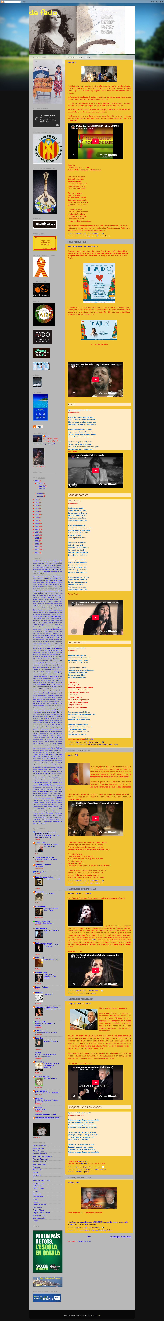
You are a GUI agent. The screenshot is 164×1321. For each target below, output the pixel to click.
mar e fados (48, 743)
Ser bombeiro (39, 866)
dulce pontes (58, 627)
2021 (37, 511)
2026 (37, 481)
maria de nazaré (43, 754)
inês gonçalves (58, 708)
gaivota (55, 699)
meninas (42, 765)
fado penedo (43, 674)
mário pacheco (49, 760)
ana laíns (44, 576)
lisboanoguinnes (50, 731)
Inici (89, 1237)
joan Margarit (42, 712)
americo (54, 571)
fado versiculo (45, 684)
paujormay (55, 778)
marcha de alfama (45, 746)
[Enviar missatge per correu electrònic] (102, 233)
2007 (37, 553)
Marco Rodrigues (56, 748)
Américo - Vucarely (39, 1164)
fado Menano (53, 667)
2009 (37, 547)
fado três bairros (42, 682)
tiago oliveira (55, 813)
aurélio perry (49, 599)
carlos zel (36, 612)
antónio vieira (58, 593)
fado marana (56, 660)
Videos (35, 1221)
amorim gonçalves (50, 574)
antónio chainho (42, 584)
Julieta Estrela (44, 727)
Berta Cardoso (37, 603)
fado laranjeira (42, 658)
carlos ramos (58, 610)
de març (40, 496)
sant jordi (42, 800)
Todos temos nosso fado (44, 857)
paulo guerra (43, 780)
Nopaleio (36, 1202)
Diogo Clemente (102, 744)
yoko (48, 821)
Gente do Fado (41, 972)
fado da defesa (41, 646)
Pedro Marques (53, 782)
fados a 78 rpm (38, 1188)
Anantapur (36, 1167)
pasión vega (36, 778)
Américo (88, 1230)
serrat (34, 804)
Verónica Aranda (39, 1218)
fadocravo (54, 686)
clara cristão (51, 620)
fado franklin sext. (53, 652)
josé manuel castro (43, 722)
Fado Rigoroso (54, 676)
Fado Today (39, 958)
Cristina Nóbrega (38, 625)
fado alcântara (55, 635)
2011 (37, 541)
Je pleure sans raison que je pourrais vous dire (46, 833)
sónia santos (36, 806)
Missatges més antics (120, 1237)
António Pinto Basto (45, 591)
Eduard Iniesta (37, 629)
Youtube (94, 940)
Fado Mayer (90, 883)
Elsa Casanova (57, 629)
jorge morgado (45, 718)
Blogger (97, 1315)
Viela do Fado (40, 1022)
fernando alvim (37, 691)
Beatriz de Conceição (46, 601)
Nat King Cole (45, 767)
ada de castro (48, 561)
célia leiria (59, 616)
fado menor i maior (57, 669)
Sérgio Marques (57, 802)
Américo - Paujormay (40, 1159)
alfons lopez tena (57, 567)
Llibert (57, 731)
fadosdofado (89, 739)
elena (50, 629)
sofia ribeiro (59, 804)
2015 (37, 529)
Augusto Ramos (38, 599)
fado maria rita (54, 665)
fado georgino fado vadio (45, 654)
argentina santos (50, 595)
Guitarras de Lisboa (42, 1076)
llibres (60, 731)
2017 (37, 523)
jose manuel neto (54, 722)
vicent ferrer (37, 819)
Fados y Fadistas (41, 987)
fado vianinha (55, 684)
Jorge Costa (47, 716)
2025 (37, 500)
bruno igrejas (58, 603)
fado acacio (36, 635)
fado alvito (55, 637)
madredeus (36, 739)
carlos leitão (58, 608)
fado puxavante (44, 676)
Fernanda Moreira (103, 236)
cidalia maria (43, 620)
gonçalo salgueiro (49, 701)
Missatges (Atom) (84, 1241)
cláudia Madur (58, 620)
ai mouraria (54, 563)
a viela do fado (38, 561)
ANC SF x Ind (38, 1170)
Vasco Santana (58, 817)
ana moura (44, 578)
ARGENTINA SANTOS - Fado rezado (52, 946)
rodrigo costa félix (48, 793)
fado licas (50, 658)
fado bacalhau (41, 639)
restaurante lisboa (52, 789)
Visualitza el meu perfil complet (44, 444)
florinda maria (47, 697)
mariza (57, 760)
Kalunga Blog (74, 1182)
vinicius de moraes (47, 819)
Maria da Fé (52, 752)
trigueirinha (36, 817)
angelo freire (53, 582)
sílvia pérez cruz (42, 804)
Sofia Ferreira (51, 804)
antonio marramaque (49, 586)
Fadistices (39, 1098)
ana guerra (38, 576)
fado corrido (37, 644)
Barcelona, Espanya (82, 1172)
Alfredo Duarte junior (39, 569)
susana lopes (58, 806)
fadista (56, 633)
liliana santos (54, 729)
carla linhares (36, 608)
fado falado (45, 652)
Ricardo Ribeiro (38, 1210)
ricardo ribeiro (43, 791)
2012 (37, 538)
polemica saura (57, 785)
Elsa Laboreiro (38, 631)
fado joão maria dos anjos (44, 656)
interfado (35, 710)
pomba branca (37, 787)
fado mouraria (46, 672)
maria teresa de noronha (50, 758)
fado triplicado (51, 682)
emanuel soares (48, 631)
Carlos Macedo (38, 610)
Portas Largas (46, 787)
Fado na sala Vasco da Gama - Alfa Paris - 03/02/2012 (51, 1065)
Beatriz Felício (91, 744)
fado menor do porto (45, 670)
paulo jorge (51, 780)
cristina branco (58, 622)
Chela (35, 1178)
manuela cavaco (38, 744)
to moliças (41, 815)
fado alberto (45, 635)
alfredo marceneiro (52, 569)
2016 (37, 526)
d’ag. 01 (42, 486)
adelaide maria (37, 563)
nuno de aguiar (44, 773)
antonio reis (54, 591)
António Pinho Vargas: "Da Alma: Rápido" (51, 845)
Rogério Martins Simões (41, 1213)
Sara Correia (113, 744)
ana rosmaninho (55, 578)
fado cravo (47, 644)
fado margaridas (43, 665)
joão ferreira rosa (42, 714)
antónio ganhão (38, 587)
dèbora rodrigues (49, 624)
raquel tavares (41, 789)
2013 (37, 535)
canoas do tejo (51, 605)
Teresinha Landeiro (38, 813)
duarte (41, 627)
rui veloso (41, 798)
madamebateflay (57, 737)
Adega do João (38, 1148)
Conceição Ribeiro (47, 622)
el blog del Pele (38, 1183)
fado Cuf (54, 644)
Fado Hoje (39, 1038)
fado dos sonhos (53, 650)
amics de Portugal (38, 574)
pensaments (45, 784)
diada (57, 625)
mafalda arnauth (53, 739)
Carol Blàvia (37, 1175)
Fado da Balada (40, 1109)
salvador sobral (51, 798)
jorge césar (39, 716)
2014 (37, 532)
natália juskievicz (54, 767)
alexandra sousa (47, 567)
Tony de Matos (50, 815)
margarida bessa (38, 750)
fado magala (41, 661)
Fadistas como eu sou (43, 943)
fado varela (36, 684)
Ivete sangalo (46, 710)
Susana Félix (51, 806)
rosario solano (56, 795)
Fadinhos (39, 1107)
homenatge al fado (54, 705)
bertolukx (45, 603)
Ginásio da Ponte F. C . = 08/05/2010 (47, 1093)
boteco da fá (51, 603)
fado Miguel (36, 672)
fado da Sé (36, 648)
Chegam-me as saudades (79, 1003)
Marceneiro (37, 1194)
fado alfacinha (46, 637)
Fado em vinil (37, 1186)
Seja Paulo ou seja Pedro (52, 1009)
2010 (37, 544)
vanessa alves (50, 817)
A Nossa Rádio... (41, 843)
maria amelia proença (51, 750)
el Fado (38, 1053)
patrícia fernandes (46, 778)
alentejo (60, 565)
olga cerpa (51, 776)
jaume (47, 436)
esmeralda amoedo (42, 633)
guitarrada (36, 703)
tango (34, 808)
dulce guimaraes (48, 627)
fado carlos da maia (39, 642)
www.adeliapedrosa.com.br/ (45, 1114)
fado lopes (56, 658)
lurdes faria (42, 735)
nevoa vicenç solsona (40, 771)
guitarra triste (58, 701)
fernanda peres (58, 688)
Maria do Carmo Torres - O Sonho (46, 1033)
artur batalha (48, 597)
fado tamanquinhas (46, 680)
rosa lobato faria (38, 795)
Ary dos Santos (57, 597)
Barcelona (35, 601)
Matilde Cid (73, 755)
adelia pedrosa (46, 563)
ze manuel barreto (99, 1169)
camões (35, 1172)
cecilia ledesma (40, 616)
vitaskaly (56, 819)
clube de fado (37, 622)
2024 (37, 502)
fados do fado (83, 1161)
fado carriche (50, 642)
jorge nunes (55, 718)
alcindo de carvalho (43, 565)
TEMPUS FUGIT (41, 928)
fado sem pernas (51, 678)
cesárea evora (46, 618)
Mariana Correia (38, 1196)
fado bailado (50, 640)
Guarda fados (40, 906)
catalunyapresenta (54, 614)
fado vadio (59, 682)
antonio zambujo (39, 595)
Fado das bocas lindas (44, 877)
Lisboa (35, 1191)
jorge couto (55, 716)
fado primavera (91, 236)
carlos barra (44, 608)
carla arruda (58, 606)
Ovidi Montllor (58, 776)
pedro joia (45, 782)
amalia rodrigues (44, 571)
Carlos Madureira (48, 610)
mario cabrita (41, 760)
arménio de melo (38, 597)
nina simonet (52, 771)
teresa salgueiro (43, 811)
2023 (37, 506)
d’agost (40, 483)
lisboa (42, 731)
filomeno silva (58, 695)
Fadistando (39, 892)
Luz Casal (50, 735)
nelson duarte (52, 769)
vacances (43, 817)
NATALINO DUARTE (50, 1078)
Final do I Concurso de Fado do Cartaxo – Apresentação (45, 1055)
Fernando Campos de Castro (52, 691)
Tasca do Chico (49, 808)
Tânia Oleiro (40, 809)
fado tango (55, 680)
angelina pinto (44, 582)
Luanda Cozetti (44, 733)
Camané (35, 606)
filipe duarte (50, 695)
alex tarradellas (37, 567)
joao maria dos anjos (54, 714)
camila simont (42, 605)
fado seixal (43, 678)
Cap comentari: (94, 233)
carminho (42, 612)
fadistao (60, 633)
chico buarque (55, 618)
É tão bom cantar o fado (41, 1180)
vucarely (44, 821)
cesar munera (37, 618)
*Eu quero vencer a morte (52, 879)
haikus (43, 703)
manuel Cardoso (44, 741)
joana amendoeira (52, 712)
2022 (37, 508)
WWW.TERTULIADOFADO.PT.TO (47, 1118)
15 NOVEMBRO (49, 893)
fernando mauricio (49, 693)
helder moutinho (52, 703)
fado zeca (48, 686)
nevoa (60, 769)
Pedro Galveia (37, 782)
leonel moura (44, 729)
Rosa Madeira (107, 1230)
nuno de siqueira (56, 773)
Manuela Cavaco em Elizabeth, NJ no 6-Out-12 (51, 1041)
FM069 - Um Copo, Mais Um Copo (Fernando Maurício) (46, 1101)
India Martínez (49, 708)
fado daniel (42, 648)
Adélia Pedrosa (38, 1151)
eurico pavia (50, 633)
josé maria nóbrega (46, 724)
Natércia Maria (42, 769)
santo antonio (50, 800)
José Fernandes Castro (46, 720)
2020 (37, 514)
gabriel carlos (49, 699)
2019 (37, 517)
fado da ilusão (58, 646)
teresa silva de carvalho (55, 811)
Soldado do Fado (41, 1031)
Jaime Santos (55, 710)
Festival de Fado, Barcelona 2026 (83, 246)
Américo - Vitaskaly (39, 1162)
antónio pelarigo (52, 589)
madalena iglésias (44, 737)
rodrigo (40, 793)
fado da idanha (50, 646)
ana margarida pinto (54, 576)
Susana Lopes (40, 1062)
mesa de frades (51, 765)
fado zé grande (41, 686)
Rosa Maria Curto (39, 1215)
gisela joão (39, 701)
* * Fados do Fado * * (43, 864)
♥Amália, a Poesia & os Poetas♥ (47, 1007)
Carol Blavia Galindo (52, 612)
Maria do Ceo (53, 754)
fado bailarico (58, 640)
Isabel (40, 710)
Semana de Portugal (46, 802)
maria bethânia (43, 752)
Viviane (39, 821)
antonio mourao (42, 589)
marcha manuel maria (43, 748)
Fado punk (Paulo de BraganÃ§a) (46, 859)
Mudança (72, 62)
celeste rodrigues (51, 616)
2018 (37, 520)
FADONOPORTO (41, 1091)
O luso (46, 776)
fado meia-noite (43, 667)
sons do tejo (43, 806)
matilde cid (99, 883)
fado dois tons (42, 650)
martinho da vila (53, 763)
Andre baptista (57, 580)
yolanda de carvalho (56, 821)
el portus (44, 629)
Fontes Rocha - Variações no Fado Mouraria (50, 976)
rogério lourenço (58, 793)
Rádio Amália (37, 1207)
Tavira (56, 808)
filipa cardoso (42, 695)
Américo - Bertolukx (40, 1154)
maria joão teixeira (56, 756)
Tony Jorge (59, 815)
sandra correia (91, 993)
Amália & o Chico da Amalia (44, 923)
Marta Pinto (45, 763)
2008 (37, 550)
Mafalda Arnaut (44, 739)
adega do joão (57, 561)
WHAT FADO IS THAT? (51, 959)
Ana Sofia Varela (47, 580)
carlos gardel (51, 608)
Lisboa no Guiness (42, 921)
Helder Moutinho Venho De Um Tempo (51, 909)
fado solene (36, 680)
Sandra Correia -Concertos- (80, 893)
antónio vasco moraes (45, 593)
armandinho (59, 595)
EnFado (56, 631)
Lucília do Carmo (54, 733)
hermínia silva (43, 705)
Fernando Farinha (38, 693)
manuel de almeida (56, 741)
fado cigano (58, 642)
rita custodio (53, 791)
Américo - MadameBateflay (42, 1156)
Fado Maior (48, 661)
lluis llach (36, 733)
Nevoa (35, 1199)
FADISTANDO (48, 994)
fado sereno (59, 678)
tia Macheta (47, 813)
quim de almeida (55, 787)
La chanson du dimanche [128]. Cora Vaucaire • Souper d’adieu (47, 836)
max (36, 765)
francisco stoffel (40, 699)
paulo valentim (58, 780)
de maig (40, 493)
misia (38, 767)
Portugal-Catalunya (40, 1204)
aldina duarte (54, 565)
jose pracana (56, 725)
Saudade (89, 1169)
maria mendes (37, 758)
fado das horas (52, 648)
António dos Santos (55, 584)
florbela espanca (38, 697)
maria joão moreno (44, 756)
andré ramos (36, 582)
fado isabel (56, 654)
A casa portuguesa (39, 1145)
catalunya (45, 614)
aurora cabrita (58, 599)
